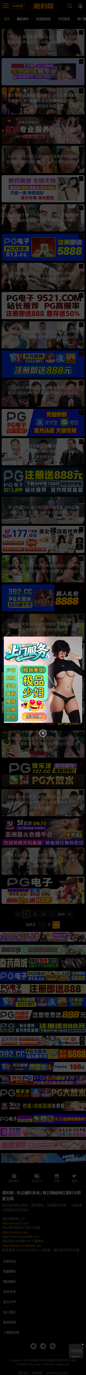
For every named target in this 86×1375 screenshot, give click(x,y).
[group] (76, 1351)
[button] (72, 1356)
